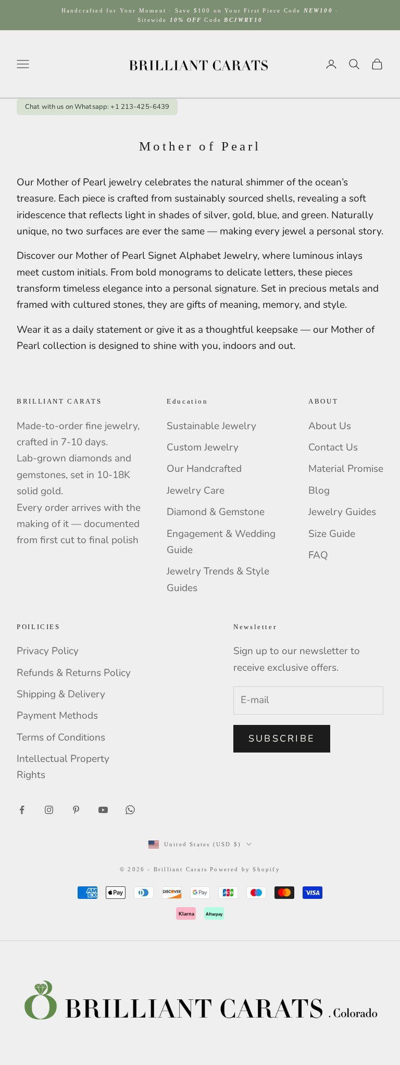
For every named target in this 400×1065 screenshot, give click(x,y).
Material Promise (345, 468)
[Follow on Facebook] (22, 810)
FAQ (318, 555)
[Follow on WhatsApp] (130, 810)
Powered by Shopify (245, 869)
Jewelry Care (195, 490)
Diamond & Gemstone (216, 512)
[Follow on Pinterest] (76, 810)
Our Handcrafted (204, 468)
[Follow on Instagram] (49, 810)
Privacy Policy (48, 651)
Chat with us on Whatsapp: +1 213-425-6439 (97, 107)
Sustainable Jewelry (211, 426)
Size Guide (331, 534)
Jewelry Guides (342, 512)
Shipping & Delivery (61, 694)
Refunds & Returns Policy (74, 673)
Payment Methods (57, 715)
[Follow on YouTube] (103, 810)
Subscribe (281, 738)
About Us (329, 426)
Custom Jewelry (203, 447)
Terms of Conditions (61, 737)
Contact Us (333, 447)
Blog (319, 490)
